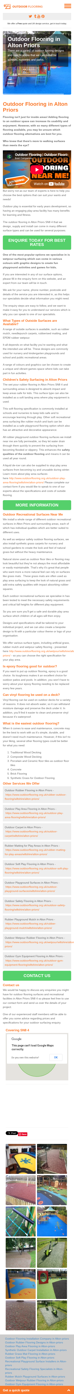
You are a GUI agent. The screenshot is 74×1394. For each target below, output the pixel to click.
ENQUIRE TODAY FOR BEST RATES (36, 242)
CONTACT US (37, 975)
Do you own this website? (25, 1057)
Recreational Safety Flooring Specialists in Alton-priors (34, 1370)
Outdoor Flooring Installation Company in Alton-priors (37, 1338)
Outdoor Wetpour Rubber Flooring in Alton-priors (34, 1380)
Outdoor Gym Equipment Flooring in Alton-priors (34, 1384)
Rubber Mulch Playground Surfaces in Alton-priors (35, 1376)
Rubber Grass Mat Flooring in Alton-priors (30, 1353)
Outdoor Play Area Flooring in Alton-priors (30, 1346)
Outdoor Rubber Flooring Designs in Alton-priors (34, 1342)
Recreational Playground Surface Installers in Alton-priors (36, 1363)
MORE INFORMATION (37, 505)
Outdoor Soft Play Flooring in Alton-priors (29, 1357)
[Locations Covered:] (4, 5)
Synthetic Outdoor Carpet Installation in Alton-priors (36, 1350)
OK (56, 1057)
